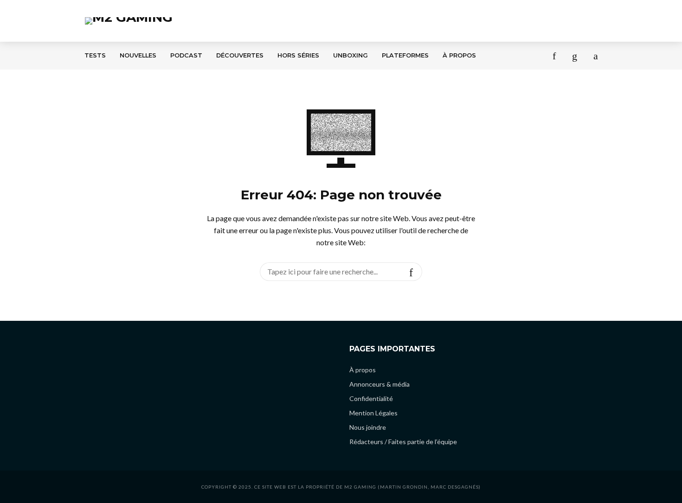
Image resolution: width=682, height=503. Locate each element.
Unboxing (350, 55)
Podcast (186, 55)
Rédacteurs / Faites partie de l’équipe (403, 442)
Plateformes (405, 55)
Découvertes (240, 55)
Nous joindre (367, 427)
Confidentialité (371, 398)
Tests (95, 55)
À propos (459, 55)
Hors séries (298, 55)
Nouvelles (138, 55)
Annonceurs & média (379, 384)
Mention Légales (373, 413)
